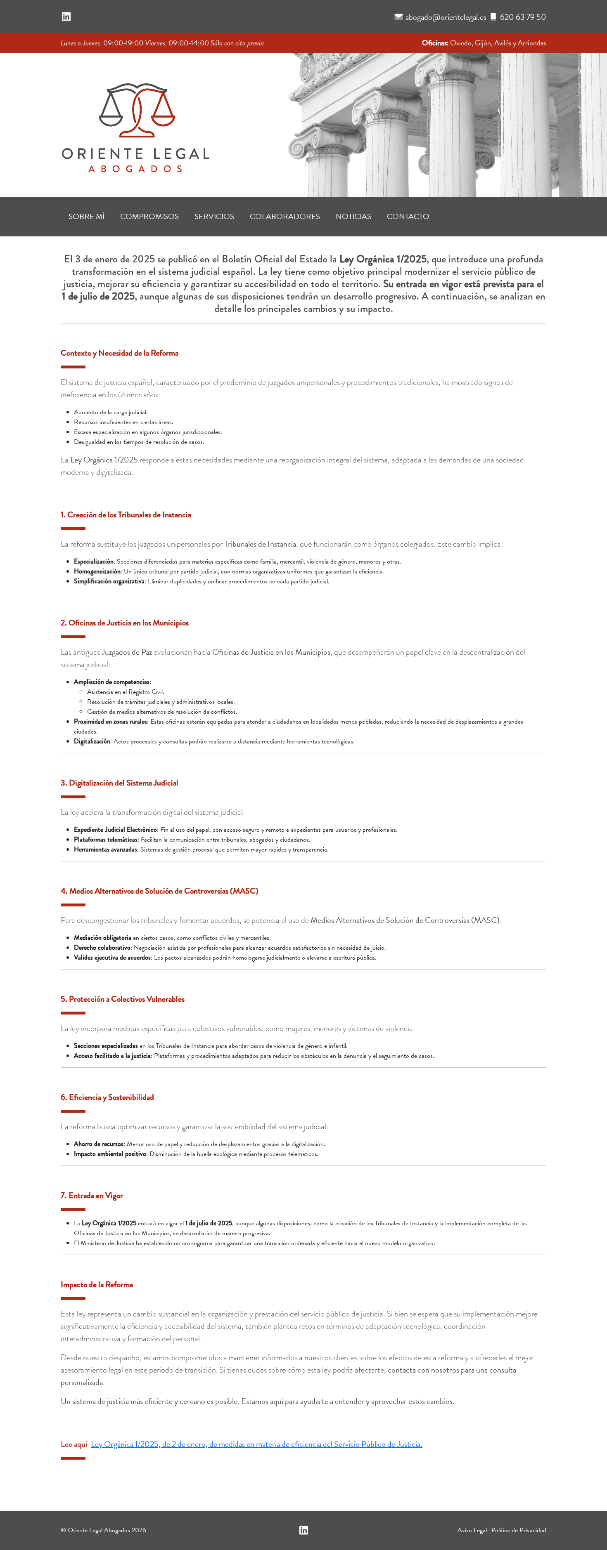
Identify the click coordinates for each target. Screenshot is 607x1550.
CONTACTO (408, 216)
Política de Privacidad (518, 1530)
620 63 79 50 (523, 17)
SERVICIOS (214, 216)
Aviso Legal (472, 1530)
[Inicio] (135, 122)
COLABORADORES (285, 216)
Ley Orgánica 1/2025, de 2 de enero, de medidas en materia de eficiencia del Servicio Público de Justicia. (256, 1444)
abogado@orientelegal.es (445, 17)
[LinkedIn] (66, 17)
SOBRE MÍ (86, 216)
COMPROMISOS (149, 216)
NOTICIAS (353, 216)
